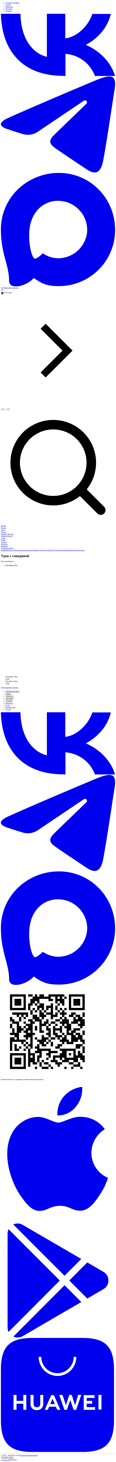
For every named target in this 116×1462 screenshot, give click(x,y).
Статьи (8, 709)
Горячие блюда (6, 536)
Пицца (3, 528)
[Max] (58, 286)
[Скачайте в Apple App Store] (58, 1222)
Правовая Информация (29, 1455)
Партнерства (10, 707)
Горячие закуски (7, 534)
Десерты (4, 544)
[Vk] (58, 75)
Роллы (3, 532)
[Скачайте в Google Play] (58, 1337)
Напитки (4, 546)
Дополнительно (7, 548)
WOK (3, 540)
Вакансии (9, 703)
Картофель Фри (11, 565)
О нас (7, 705)
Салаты (4, 542)
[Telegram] (58, 172)
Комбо (3, 526)
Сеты (3, 530)
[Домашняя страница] (9, 288)
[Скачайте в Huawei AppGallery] (58, 1451)
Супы (3, 538)
